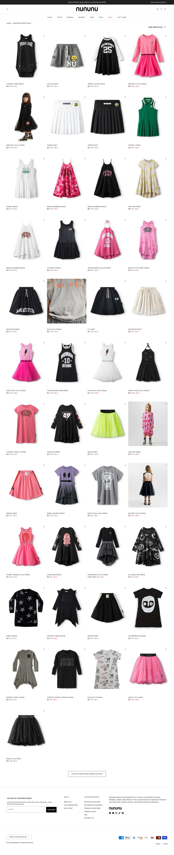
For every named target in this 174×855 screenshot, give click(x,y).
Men (92, 17)
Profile (165, 844)
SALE (110, 17)
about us (67, 802)
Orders (158, 844)
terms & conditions (92, 808)
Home (8, 23)
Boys (59, 17)
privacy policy (90, 811)
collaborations (70, 805)
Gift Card (122, 17)
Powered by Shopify (26, 843)
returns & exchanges (93, 805)
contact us (88, 818)
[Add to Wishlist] (44, 36)
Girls (49, 17)
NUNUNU (15, 843)
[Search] (7, 9)
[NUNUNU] (87, 9)
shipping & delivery (92, 802)
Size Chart (68, 808)
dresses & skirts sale (22, 23)
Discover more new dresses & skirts (87, 774)
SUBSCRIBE (51, 810)
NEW (101, 17)
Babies (70, 17)
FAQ (85, 815)
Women (81, 17)
